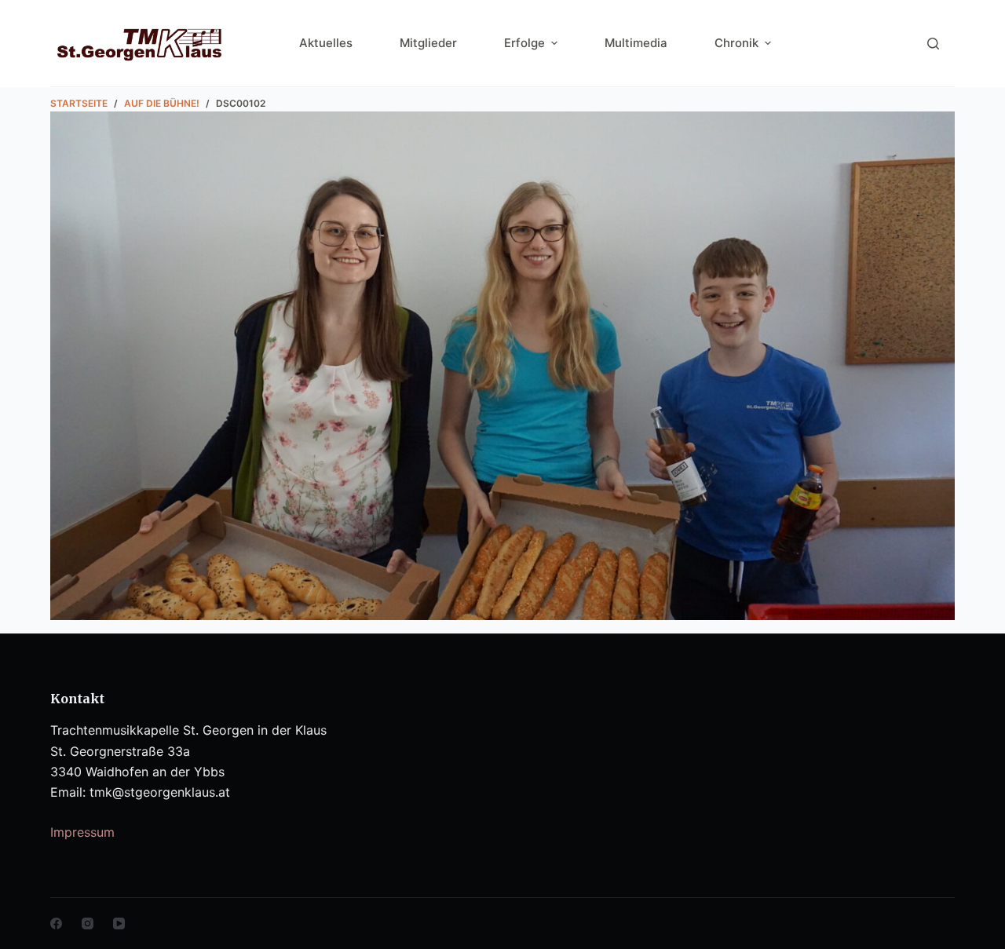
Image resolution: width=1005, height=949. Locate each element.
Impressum (82, 832)
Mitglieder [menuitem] (428, 42)
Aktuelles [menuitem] (326, 42)
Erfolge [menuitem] (524, 42)
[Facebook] (56, 923)
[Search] (933, 43)
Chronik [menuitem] (736, 42)
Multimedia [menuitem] (636, 42)
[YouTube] (119, 923)
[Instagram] (87, 923)
